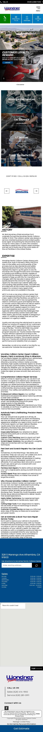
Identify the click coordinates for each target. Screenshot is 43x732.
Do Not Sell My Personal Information (21, 724)
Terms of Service (9, 713)
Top (33, 668)
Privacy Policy (22, 713)
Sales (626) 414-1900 (17, 692)
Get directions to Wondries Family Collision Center (21, 561)
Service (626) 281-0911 (18, 695)
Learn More (21, 105)
